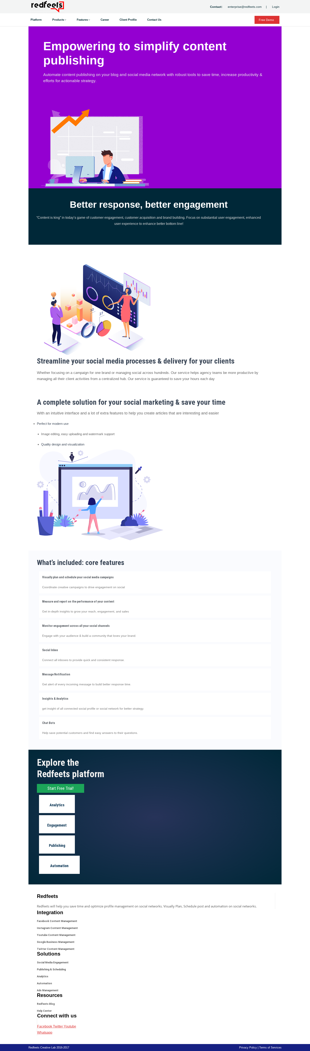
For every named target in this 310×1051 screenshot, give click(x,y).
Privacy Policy (248, 1047)
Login (275, 6)
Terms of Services (270, 1047)
